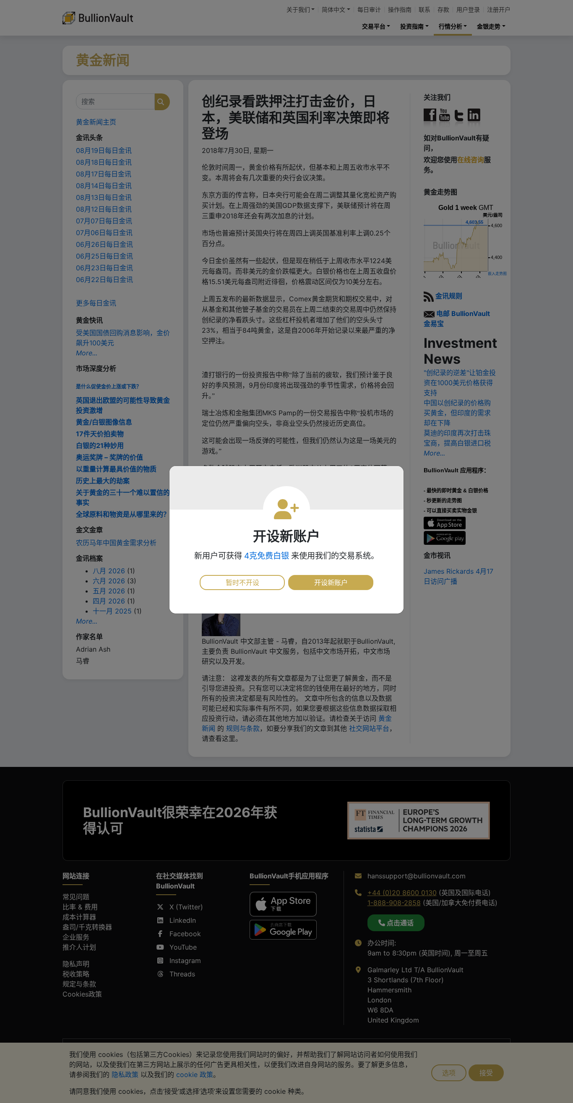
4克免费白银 (266, 556)
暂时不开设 (242, 582)
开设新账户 (331, 582)
